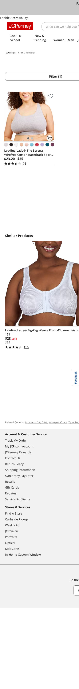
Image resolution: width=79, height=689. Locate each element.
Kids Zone (12, 549)
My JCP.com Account (19, 446)
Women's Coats (58, 422)
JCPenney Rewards (18, 452)
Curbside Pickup (16, 519)
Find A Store (13, 513)
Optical (10, 543)
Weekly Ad (12, 525)
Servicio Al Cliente (17, 499)
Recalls (10, 482)
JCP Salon (11, 531)
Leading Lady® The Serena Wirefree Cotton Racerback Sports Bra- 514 (28, 152)
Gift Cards (12, 487)
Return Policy (14, 464)
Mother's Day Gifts (36, 422)
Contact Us (12, 458)
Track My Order (16, 440)
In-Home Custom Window (23, 554)
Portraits (11, 537)
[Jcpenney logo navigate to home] (20, 26)
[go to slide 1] (28, 138)
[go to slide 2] (32, 138)
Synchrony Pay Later (19, 476)
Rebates (10, 493)
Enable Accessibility (14, 18)
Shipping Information (20, 470)
